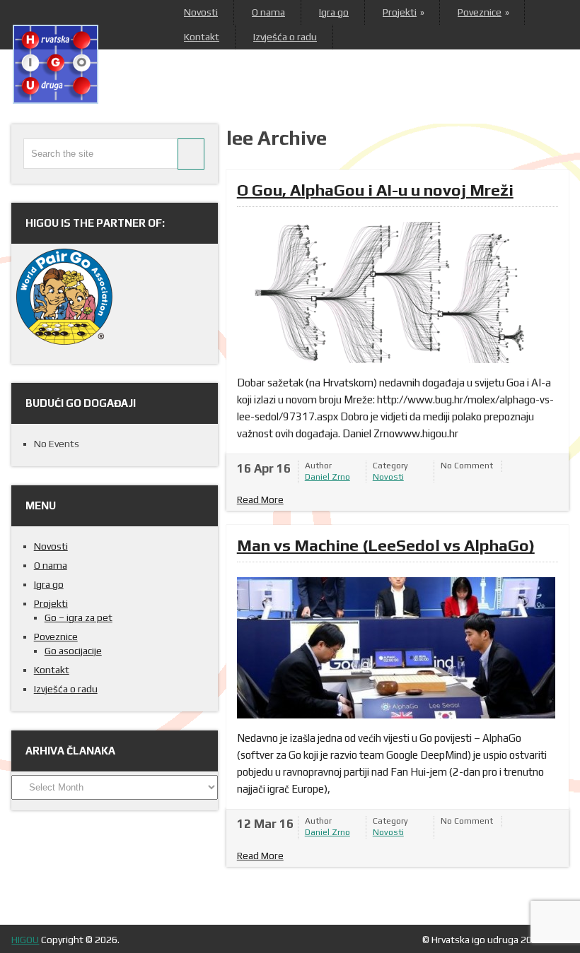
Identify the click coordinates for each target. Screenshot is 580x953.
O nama (268, 12)
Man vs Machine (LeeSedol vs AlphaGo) (386, 545)
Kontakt (201, 36)
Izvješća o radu (285, 36)
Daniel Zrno (327, 477)
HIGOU (25, 939)
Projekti (403, 12)
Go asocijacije (73, 650)
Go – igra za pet (78, 617)
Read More (260, 499)
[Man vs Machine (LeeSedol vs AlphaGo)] (396, 647)
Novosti (201, 12)
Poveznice (483, 12)
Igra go (334, 12)
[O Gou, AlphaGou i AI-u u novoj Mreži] (396, 292)
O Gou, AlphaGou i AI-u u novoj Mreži (375, 189)
